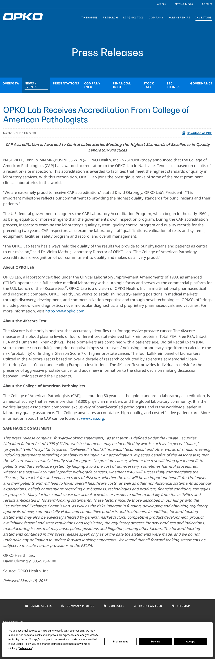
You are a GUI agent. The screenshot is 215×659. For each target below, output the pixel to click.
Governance (201, 83)
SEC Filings (173, 85)
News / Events (31, 85)
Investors (203, 17)
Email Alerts (38, 606)
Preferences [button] (25, 648)
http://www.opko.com (64, 310)
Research (110, 17)
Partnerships (179, 17)
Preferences (120, 641)
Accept (190, 641)
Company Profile (77, 606)
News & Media (184, 4)
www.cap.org (92, 418)
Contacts (114, 606)
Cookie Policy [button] (23, 643)
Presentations (66, 83)
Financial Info (122, 85)
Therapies (89, 17)
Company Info (92, 85)
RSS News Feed (148, 606)
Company (156, 17)
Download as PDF (199, 133)
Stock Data (148, 85)
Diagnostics (133, 17)
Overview (11, 83)
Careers (161, 4)
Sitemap (181, 606)
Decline (155, 641)
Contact (207, 4)
